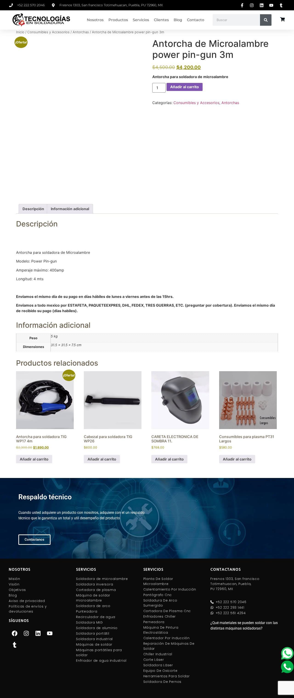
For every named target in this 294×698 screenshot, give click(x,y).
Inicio (20, 32)
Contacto (195, 20)
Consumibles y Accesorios (48, 32)
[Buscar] (265, 20)
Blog (178, 20)
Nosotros (95, 20)
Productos (118, 20)
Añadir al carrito (184, 87)
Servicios (141, 20)
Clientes (161, 20)
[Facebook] (14, 633)
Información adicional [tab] (70, 208)
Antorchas (81, 32)
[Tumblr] (14, 644)
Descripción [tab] (33, 208)
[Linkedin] (38, 633)
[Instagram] (26, 633)
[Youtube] (49, 633)
